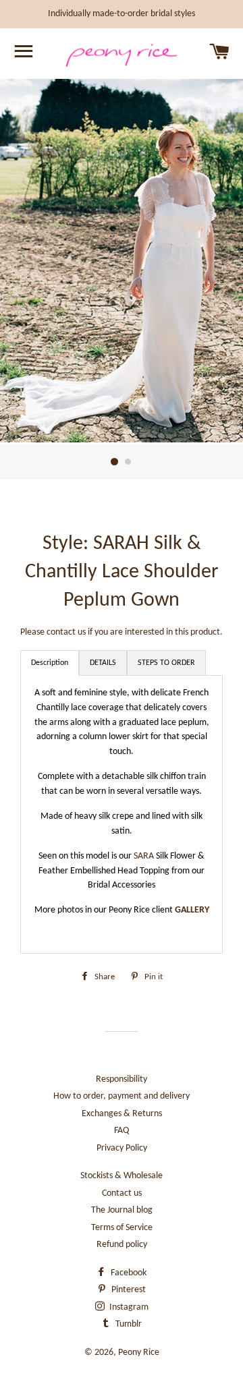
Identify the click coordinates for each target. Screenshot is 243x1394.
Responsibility (121, 1079)
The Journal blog (122, 1210)
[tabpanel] (121, 814)
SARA (145, 856)
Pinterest (127, 1290)
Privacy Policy (122, 1148)
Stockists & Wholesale (121, 1176)
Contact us (122, 1193)
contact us (66, 632)
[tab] (103, 663)
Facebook (127, 1273)
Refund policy (122, 1245)
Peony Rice (138, 1352)
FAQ (121, 1131)
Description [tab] (49, 663)
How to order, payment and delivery (121, 1096)
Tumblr (127, 1324)
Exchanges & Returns (122, 1114)
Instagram (127, 1307)
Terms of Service (122, 1228)
